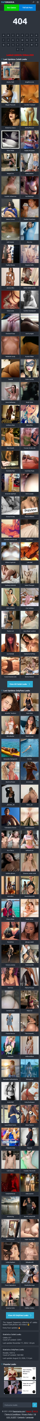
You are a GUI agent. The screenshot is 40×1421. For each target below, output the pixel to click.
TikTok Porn (27, 8)
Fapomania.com (19, 1411)
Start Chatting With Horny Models (27, 1371)
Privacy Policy (27, 1414)
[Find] (34, 1405)
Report (29, 1411)
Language (29, 1417)
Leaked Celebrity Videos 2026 (20, 55)
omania (7, 2)
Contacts (21, 1417)
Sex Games (11, 8)
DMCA (35, 1411)
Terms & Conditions (13, 1414)
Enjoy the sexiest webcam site (28, 1384)
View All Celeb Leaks (18, 684)
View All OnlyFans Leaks (18, 1315)
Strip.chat (25, 1377)
